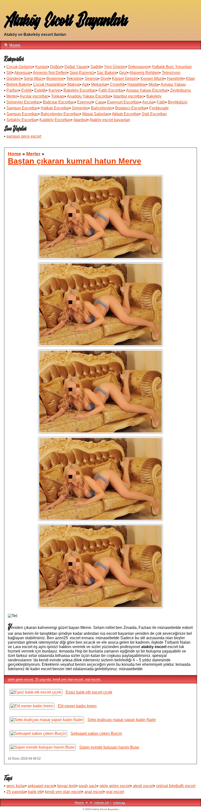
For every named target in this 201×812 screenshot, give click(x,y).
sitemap (119, 802)
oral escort (92, 679)
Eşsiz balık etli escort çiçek (89, 692)
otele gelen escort (20, 679)
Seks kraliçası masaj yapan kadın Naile (122, 720)
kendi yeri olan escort (68, 679)
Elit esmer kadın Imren (77, 706)
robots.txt (102, 802)
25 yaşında (43, 679)
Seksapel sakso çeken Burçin (96, 733)
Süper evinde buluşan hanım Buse (109, 747)
